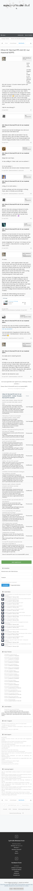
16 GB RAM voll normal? (9, 453)
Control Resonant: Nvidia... (10, 680)
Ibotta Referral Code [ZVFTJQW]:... (12, 657)
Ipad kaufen (4, 737)
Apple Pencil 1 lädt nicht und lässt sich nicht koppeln (13, 751)
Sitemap (15, 809)
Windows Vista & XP (16, 849)
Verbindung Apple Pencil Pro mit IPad (9, 764)
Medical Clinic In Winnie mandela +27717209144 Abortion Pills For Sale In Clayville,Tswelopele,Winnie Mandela (16, 775)
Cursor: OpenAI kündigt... (10, 699)
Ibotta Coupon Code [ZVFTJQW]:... (12, 667)
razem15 (6, 659)
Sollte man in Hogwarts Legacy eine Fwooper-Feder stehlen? (18, 633)
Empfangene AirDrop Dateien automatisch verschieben (13, 741)
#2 (31, 142)
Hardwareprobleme (16, 869)
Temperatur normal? (8, 532)
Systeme (16, 871)
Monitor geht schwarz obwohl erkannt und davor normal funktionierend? (11, 485)
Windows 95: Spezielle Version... (11, 693)
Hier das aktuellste (7, 329)
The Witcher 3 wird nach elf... (10, 654)
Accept (11, 888)
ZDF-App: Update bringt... (10, 670)
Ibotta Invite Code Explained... (11, 664)
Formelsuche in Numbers (7, 762)
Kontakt (5, 809)
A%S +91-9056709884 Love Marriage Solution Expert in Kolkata (15, 792)
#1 (31, 110)
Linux (16, 851)
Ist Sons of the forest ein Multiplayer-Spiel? (13, 636)
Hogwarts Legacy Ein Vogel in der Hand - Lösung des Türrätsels (16, 640)
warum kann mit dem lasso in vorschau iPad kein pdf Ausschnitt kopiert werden (16, 753)
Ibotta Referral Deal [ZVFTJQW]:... (11, 661)
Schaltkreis (6, 710)
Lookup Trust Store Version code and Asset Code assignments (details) (16, 739)
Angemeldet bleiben (15, 585)
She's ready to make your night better (9, 729)
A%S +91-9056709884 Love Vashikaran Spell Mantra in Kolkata (15, 782)
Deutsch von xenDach (24, 882)
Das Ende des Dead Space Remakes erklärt (14, 626)
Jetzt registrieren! (16, 562)
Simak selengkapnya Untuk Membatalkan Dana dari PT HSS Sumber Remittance (16, 784)
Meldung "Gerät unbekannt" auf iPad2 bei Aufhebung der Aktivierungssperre (16, 756)
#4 (31, 193)
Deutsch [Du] (25, 805)
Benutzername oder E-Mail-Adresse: (9, 571)
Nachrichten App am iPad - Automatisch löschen (12, 743)
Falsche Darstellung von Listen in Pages (10, 761)
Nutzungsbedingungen (24, 809)
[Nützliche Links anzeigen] (30, 43)
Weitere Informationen (18, 888)
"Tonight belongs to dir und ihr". (8, 725)
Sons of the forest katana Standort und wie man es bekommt (15, 630)
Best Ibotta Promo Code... (10, 683)
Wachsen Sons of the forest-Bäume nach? (13, 602)
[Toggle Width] (4, 805)
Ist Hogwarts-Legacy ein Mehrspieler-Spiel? (14, 609)
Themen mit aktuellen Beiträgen (18, 38)
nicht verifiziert (4, 748)
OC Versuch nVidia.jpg (13, 301)
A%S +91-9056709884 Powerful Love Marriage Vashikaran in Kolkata (16, 780)
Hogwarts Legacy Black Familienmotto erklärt (14, 612)
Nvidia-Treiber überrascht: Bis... (11, 696)
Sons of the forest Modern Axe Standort (13, 606)
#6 (31, 248)
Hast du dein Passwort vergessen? (9, 582)
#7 (31, 308)
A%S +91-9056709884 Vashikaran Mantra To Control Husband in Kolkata (16, 772)
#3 (31, 170)
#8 (31, 338)
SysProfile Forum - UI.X (13, 805)
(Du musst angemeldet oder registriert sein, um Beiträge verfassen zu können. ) (16, 382)
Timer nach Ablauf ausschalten (8, 744)
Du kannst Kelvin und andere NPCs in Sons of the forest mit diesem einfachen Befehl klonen (17, 599)
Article (5, 597)
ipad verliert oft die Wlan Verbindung (9, 750)
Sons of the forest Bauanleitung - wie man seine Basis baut (17, 615)
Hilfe (10, 809)
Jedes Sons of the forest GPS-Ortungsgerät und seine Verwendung (16, 622)
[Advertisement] (16, 22)
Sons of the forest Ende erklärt (11, 618)
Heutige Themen (5, 38)
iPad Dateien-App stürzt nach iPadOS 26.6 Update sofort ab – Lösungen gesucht (16, 746)
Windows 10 (14, 845)
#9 (31, 376)
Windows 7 (16, 847)
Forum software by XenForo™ (11, 882)
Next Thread (21, 388)
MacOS (16, 853)
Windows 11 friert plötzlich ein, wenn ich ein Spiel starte (13, 723)
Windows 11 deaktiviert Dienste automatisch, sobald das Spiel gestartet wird (16, 727)
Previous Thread (13, 388)
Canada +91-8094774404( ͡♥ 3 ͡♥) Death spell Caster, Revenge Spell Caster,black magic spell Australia (16, 794)
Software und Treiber (16, 867)
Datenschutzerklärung (15, 813)
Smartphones (16, 875)
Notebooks (16, 873)
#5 (31, 218)
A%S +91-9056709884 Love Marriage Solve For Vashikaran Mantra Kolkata (16, 790)
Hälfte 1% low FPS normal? (10, 461)
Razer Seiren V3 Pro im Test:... (11, 674)
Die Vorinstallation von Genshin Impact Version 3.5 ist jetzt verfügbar (17, 595)
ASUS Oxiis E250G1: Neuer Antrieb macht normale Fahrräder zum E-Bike (12, 402)
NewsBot (6, 655)
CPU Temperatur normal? (10, 523)
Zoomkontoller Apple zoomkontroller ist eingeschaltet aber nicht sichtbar (16, 759)
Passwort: (3, 577)
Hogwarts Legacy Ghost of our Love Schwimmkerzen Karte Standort (17, 644)
